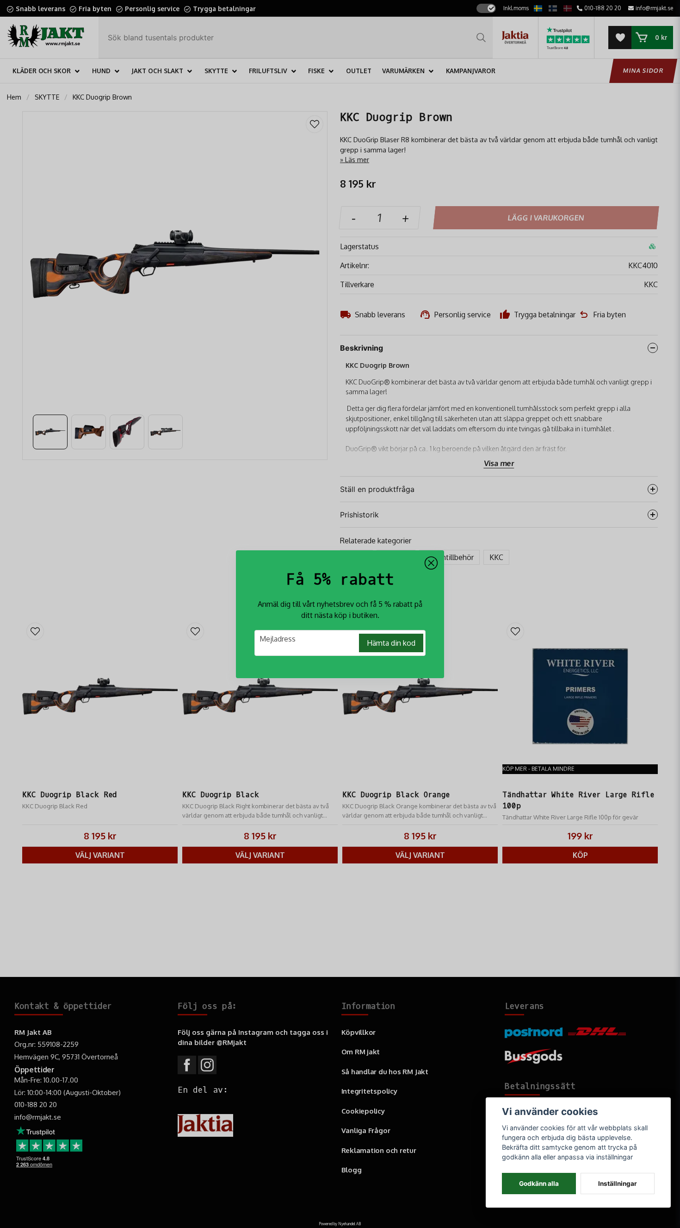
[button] (431, 563)
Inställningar (617, 1183)
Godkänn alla (539, 1183)
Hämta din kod (391, 643)
